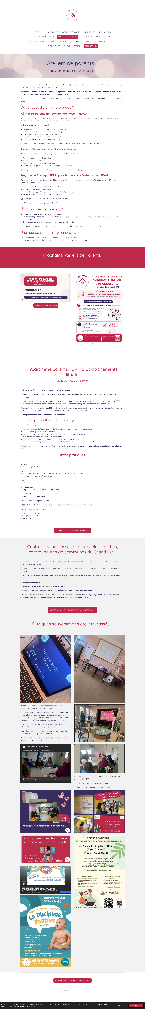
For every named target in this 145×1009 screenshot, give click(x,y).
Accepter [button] (136, 1005)
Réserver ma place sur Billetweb (33, 509)
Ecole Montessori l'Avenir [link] (47, 706)
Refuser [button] (120, 1005)
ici (83, 783)
